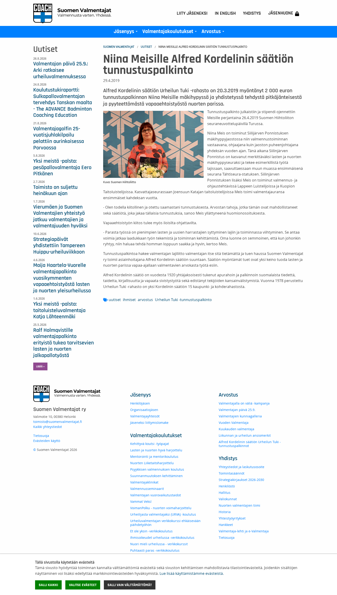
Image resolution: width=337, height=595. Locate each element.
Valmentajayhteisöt (145, 416)
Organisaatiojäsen (144, 410)
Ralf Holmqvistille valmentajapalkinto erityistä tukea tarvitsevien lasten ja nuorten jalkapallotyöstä (63, 342)
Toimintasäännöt (231, 473)
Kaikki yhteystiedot (47, 427)
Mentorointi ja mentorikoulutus (154, 456)
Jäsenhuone (280, 13)
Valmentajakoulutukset (170, 32)
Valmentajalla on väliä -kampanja (244, 403)
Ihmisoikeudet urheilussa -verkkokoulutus (162, 537)
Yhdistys (252, 13)
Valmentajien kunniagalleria (240, 416)
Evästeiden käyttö (46, 441)
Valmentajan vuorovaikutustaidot (155, 495)
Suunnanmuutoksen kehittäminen (156, 476)
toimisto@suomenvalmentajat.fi (57, 421)
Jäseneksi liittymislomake (149, 422)
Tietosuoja (41, 435)
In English (225, 13)
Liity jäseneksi (192, 13)
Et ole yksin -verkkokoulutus (151, 531)
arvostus (145, 299)
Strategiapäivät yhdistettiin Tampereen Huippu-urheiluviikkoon (59, 246)
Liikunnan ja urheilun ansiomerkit (245, 435)
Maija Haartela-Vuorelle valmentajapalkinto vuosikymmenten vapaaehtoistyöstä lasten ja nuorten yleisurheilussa (62, 278)
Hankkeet (226, 524)
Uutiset (146, 46)
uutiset (115, 299)
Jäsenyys (126, 32)
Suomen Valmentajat (118, 46)
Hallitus (224, 492)
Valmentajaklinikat (144, 482)
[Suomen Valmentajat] (72, 13)
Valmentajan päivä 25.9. (237, 410)
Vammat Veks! (141, 501)
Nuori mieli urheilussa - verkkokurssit (159, 544)
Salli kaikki (48, 585)
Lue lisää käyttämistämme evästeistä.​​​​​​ (192, 573)
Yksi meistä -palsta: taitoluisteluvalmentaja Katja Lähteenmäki (59, 310)
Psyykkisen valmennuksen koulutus (157, 469)
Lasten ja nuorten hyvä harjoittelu (156, 450)
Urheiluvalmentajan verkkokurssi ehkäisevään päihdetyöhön (165, 523)
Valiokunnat (228, 499)
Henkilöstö (227, 486)
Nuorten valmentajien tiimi (239, 505)
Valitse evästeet (83, 585)
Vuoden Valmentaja (234, 422)
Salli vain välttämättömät (130, 585)
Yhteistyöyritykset (232, 518)
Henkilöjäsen (140, 403)
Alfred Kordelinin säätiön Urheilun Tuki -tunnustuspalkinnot (250, 444)
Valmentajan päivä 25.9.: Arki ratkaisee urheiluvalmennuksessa (60, 70)
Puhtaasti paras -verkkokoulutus (155, 550)
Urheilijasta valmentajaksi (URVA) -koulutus (163, 514)
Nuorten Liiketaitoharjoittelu (152, 463)
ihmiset (129, 299)
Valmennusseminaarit (147, 488)
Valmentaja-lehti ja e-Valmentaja (244, 531)
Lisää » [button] (40, 366)
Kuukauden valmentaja (236, 429)
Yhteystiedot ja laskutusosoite (241, 467)
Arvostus (214, 32)
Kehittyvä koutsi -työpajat (149, 443)
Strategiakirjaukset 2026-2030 (241, 480)
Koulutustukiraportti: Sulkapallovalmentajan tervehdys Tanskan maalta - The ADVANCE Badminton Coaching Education (62, 102)
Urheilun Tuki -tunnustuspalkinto (183, 299)
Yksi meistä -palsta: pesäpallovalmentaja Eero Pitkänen (62, 167)
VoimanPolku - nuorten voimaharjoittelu (160, 508)
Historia (225, 512)
